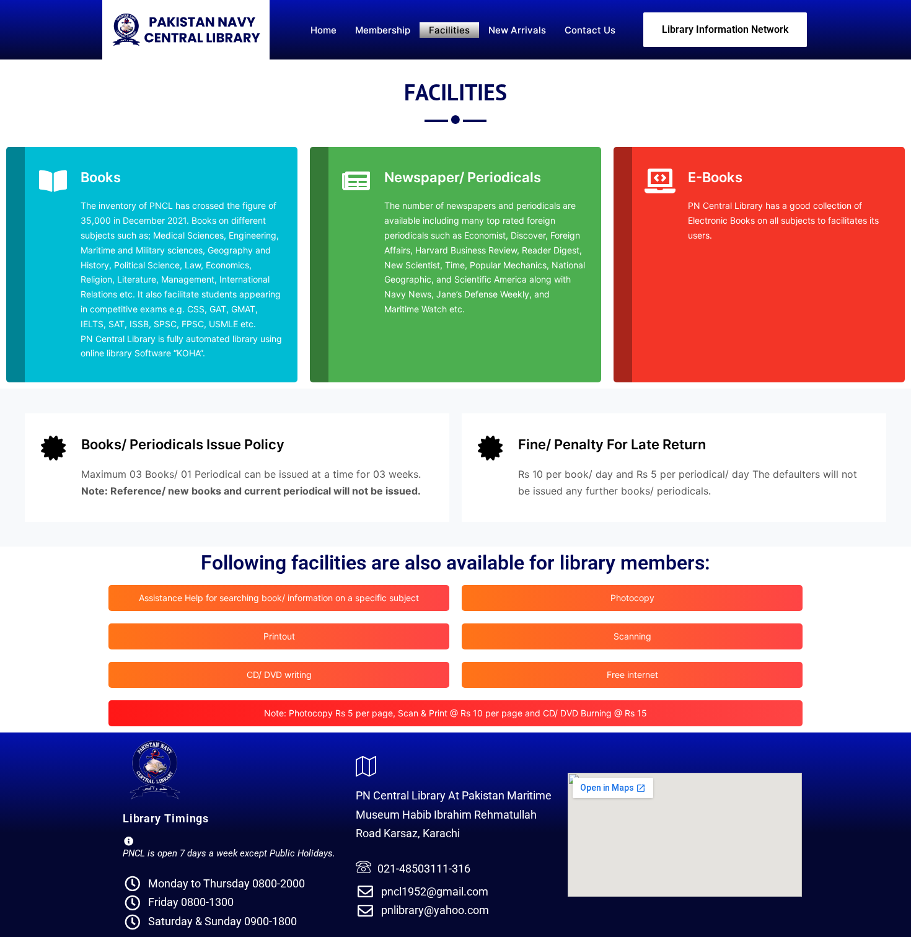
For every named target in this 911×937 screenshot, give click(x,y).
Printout (279, 636)
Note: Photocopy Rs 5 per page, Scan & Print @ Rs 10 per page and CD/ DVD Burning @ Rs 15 (455, 713)
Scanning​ (632, 636)
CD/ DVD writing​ (279, 674)
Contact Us (590, 30)
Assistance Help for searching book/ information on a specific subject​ (279, 597)
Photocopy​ (632, 597)
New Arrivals (517, 30)
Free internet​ (632, 674)
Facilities (449, 30)
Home (323, 30)
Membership (382, 30)
